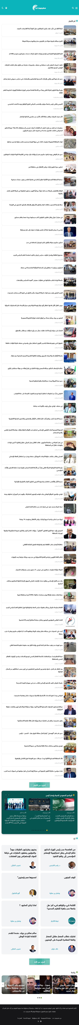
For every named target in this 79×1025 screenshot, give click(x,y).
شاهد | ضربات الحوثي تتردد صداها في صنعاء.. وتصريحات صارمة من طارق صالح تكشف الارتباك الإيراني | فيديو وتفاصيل (34, 66)
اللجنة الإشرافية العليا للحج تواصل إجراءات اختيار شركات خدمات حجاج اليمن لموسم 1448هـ (36, 53)
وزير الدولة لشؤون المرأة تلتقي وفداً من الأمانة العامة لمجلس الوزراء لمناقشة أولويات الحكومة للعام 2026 (33, 91)
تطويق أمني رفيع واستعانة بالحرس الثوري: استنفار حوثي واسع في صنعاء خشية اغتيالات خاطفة (34, 343)
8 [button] (35, 830)
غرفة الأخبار (55, 921)
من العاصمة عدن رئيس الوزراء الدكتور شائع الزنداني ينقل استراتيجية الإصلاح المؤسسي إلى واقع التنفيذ (59, 852)
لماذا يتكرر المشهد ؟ (27, 905)
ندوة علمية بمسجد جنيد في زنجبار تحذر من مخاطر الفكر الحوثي (44, 506)
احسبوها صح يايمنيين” (26, 877)
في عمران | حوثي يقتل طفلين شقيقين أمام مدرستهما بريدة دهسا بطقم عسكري (39, 217)
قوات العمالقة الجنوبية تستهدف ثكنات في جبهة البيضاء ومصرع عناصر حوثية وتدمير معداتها (35, 141)
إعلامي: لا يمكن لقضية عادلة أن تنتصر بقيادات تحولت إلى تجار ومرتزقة (41, 229)
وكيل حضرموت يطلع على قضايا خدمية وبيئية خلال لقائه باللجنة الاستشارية (40, 720)
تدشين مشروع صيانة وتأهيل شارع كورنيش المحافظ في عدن (44, 242)
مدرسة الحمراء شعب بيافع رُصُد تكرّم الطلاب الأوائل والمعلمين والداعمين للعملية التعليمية (36, 418)
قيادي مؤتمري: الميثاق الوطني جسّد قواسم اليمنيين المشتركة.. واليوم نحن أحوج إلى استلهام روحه (33, 494)
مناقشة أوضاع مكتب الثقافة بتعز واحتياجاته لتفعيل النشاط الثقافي (43, 544)
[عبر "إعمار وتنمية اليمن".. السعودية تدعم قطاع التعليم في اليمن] (39, 804)
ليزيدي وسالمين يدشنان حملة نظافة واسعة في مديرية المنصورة (43, 745)
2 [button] (45, 830)
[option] (63, 810)
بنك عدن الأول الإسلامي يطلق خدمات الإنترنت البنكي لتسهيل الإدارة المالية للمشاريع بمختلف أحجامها (35, 582)
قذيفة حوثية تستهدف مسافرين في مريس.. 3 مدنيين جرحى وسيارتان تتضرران (39, 569)
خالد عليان (54, 948)
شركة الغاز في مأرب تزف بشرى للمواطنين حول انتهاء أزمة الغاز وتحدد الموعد (40, 28)
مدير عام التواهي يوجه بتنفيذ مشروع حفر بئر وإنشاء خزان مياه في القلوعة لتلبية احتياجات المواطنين (33, 154)
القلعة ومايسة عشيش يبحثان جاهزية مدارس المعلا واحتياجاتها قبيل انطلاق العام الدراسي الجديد (34, 607)
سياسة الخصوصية (46, 1018)
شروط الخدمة (27, 1018)
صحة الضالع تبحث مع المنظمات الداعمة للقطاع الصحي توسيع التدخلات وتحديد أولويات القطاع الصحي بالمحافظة (34, 657)
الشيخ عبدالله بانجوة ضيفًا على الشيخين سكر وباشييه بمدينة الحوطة (42, 41)
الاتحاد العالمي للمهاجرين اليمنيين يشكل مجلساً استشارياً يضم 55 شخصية (41, 619)
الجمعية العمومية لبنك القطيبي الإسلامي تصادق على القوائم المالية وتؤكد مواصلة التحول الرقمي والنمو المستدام (33, 431)
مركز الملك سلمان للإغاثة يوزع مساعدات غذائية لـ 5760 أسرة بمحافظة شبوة (40, 594)
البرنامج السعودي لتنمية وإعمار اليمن (59, 795)
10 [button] (32, 830)
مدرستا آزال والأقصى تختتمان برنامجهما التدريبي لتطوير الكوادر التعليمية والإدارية (39, 481)
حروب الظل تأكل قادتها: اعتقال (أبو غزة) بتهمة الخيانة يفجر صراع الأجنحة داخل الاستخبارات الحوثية (34, 305)
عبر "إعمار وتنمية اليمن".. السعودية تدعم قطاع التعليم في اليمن (40, 818)
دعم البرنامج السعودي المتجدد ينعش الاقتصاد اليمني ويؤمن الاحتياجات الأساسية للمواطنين (64, 818)
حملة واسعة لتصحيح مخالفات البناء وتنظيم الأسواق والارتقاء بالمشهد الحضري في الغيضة (36, 204)
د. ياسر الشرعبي (54, 865)
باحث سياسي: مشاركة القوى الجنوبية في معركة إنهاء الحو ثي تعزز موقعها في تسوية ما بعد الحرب (33, 770)
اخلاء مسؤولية (36, 1018)
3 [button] (43, 830)
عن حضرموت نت (56, 1018)
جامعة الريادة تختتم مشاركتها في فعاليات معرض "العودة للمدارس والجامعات (39, 280)
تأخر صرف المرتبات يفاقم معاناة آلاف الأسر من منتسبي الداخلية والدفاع (41, 116)
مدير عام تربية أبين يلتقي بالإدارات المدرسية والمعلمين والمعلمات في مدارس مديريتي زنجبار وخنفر (33, 78)
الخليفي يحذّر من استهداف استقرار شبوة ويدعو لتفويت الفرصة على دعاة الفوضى (38, 393)
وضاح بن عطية (55, 893)
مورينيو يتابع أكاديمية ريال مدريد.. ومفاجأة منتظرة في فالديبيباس (14, 987)
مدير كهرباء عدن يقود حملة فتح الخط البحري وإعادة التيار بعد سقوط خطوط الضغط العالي (36, 645)
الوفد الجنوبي (69, 877)
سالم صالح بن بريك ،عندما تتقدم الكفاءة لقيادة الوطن (22, 934)
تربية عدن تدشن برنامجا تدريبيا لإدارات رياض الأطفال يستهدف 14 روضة (41, 519)
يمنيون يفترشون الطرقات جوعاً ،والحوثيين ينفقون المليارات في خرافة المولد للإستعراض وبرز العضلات (20, 852)
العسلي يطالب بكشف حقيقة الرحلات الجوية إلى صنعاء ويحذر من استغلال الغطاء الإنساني (36, 456)
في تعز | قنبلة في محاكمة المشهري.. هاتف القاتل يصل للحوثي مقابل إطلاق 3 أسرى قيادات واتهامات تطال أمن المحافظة (35, 443)
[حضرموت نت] (39, 7)
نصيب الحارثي (15, 865)
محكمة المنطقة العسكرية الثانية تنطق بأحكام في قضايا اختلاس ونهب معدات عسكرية (37, 179)
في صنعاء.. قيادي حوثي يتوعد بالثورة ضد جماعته (48, 405)
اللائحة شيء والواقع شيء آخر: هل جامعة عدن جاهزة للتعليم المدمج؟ (61, 906)
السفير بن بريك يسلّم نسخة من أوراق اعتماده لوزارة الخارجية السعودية (42, 317)
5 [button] (40, 830)
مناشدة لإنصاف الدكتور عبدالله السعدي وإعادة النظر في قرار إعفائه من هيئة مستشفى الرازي (35, 368)
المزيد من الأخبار (39, 785)
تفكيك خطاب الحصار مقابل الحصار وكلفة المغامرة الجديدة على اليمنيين (60, 937)
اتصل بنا (20, 1018)
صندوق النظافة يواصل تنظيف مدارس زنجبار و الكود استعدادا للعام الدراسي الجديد (38, 254)
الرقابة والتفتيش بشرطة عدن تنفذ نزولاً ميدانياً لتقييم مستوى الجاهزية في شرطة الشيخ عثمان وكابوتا (35, 192)
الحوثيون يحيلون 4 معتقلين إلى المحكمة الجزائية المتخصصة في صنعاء (42, 267)
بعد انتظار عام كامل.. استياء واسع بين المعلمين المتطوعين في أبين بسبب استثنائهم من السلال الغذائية (34, 670)
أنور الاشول (16, 893)
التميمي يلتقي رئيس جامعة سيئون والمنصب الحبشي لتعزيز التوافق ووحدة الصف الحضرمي (35, 103)
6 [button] (38, 830)
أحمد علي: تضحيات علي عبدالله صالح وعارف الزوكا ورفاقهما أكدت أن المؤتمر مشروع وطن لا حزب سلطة (34, 632)
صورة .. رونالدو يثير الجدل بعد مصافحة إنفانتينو (42, 987)
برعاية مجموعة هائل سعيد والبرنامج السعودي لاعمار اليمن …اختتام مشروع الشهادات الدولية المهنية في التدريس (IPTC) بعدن (15, 819)
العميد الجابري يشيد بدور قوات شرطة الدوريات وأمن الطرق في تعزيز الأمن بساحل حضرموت (35, 292)
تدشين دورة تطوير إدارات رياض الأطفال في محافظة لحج (46, 166)
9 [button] (33, 830)
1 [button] (47, 830)
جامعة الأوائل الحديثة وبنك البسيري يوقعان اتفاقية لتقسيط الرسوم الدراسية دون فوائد (37, 355)
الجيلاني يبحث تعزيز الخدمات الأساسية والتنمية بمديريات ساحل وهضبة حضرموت (38, 695)
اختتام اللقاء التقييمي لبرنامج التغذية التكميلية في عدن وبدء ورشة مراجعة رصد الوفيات (37, 556)
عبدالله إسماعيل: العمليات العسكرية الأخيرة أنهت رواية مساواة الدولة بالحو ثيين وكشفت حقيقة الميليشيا (34, 707)
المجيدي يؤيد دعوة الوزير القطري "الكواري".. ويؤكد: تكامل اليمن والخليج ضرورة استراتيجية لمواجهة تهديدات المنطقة (33, 531)
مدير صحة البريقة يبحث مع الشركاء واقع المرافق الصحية (46, 380)
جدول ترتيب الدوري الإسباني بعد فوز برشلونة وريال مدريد (65, 987)
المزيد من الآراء (39, 961)
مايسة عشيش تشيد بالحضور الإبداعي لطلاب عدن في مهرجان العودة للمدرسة (39, 682)
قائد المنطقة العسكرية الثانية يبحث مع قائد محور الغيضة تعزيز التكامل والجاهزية (39, 758)
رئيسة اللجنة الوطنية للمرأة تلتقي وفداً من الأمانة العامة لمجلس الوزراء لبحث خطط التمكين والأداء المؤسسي (34, 468)
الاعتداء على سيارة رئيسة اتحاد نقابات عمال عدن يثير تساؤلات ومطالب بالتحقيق (39, 330)
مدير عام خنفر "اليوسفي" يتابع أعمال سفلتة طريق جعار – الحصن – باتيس (41, 733)
